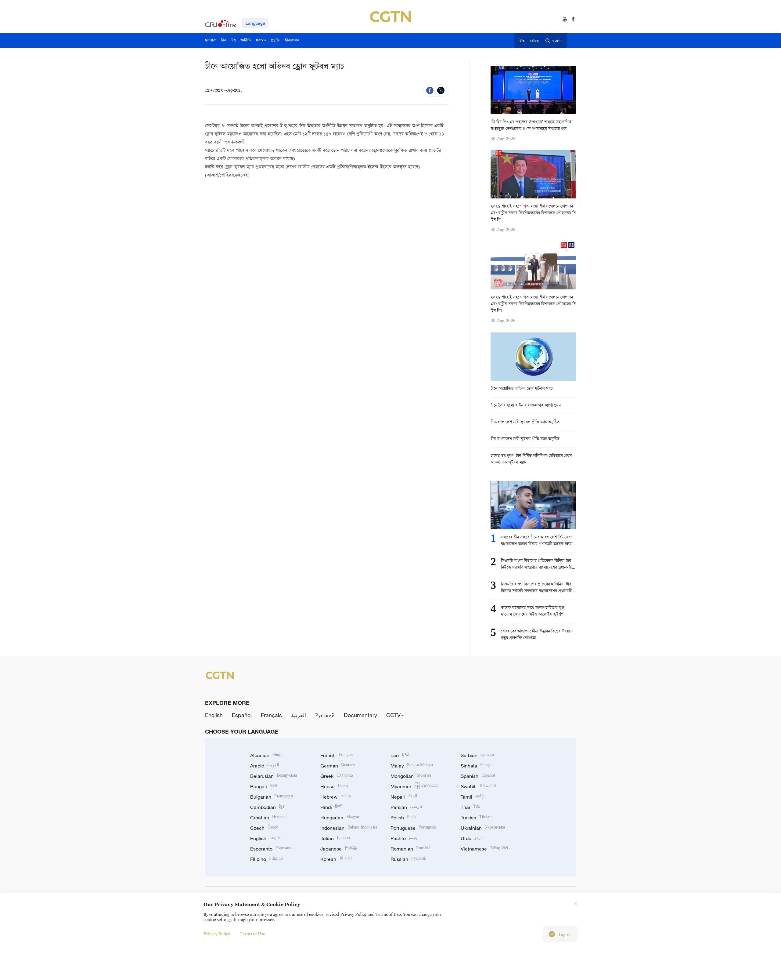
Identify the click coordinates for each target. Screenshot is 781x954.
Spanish (478, 776)
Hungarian (339, 817)
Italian (335, 838)
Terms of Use (252, 933)
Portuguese (413, 828)
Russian (408, 859)
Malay (411, 766)
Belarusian (273, 776)
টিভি (521, 41)
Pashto (403, 838)
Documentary (360, 715)
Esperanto (271, 849)
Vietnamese (484, 849)
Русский (325, 715)
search (557, 41)
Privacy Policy (216, 933)
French (336, 755)
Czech (264, 828)
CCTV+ (395, 715)
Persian (406, 807)
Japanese (339, 849)
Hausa (334, 786)
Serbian (477, 755)
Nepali (403, 797)
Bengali (263, 786)
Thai (470, 807)
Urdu (471, 838)
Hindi (331, 807)
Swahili (478, 786)
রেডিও (534, 41)
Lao (400, 755)
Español (242, 715)
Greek (336, 776)
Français (271, 715)
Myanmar (414, 786)
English (214, 715)
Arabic (264, 766)
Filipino (266, 859)
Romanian (410, 849)
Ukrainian (483, 828)
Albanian (266, 755)
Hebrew (335, 797)
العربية (298, 715)
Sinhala (476, 766)
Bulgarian (271, 797)
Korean (336, 859)
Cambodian (267, 807)
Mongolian (410, 776)
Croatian (268, 817)
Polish (404, 817)
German (337, 766)
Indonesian (348, 828)
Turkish (476, 817)
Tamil (472, 797)
